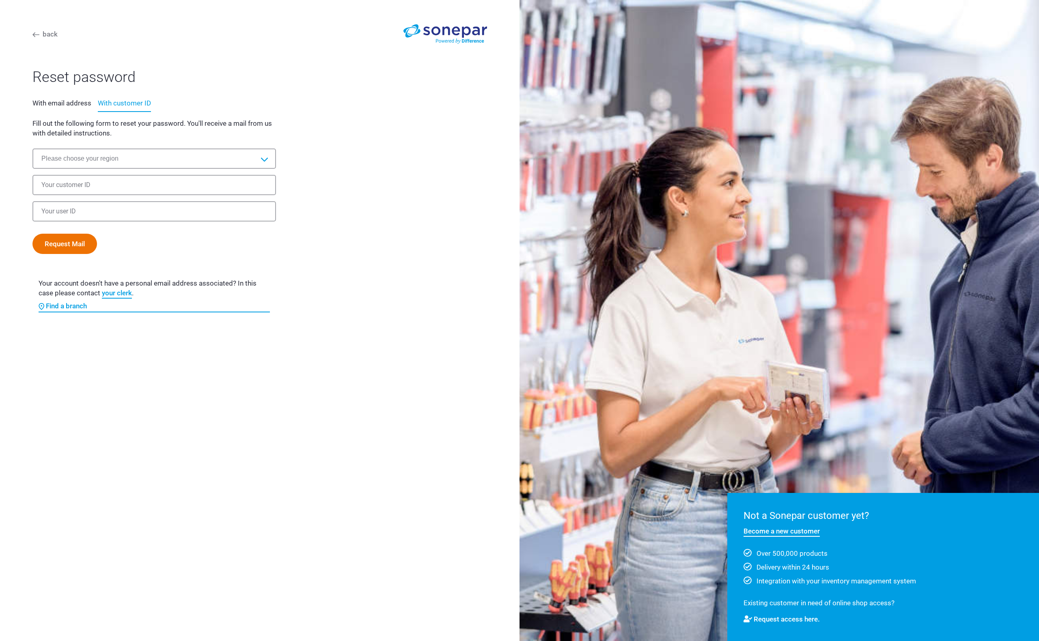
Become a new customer (782, 531)
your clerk (117, 293)
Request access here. (787, 619)
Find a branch (66, 306)
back (50, 34)
